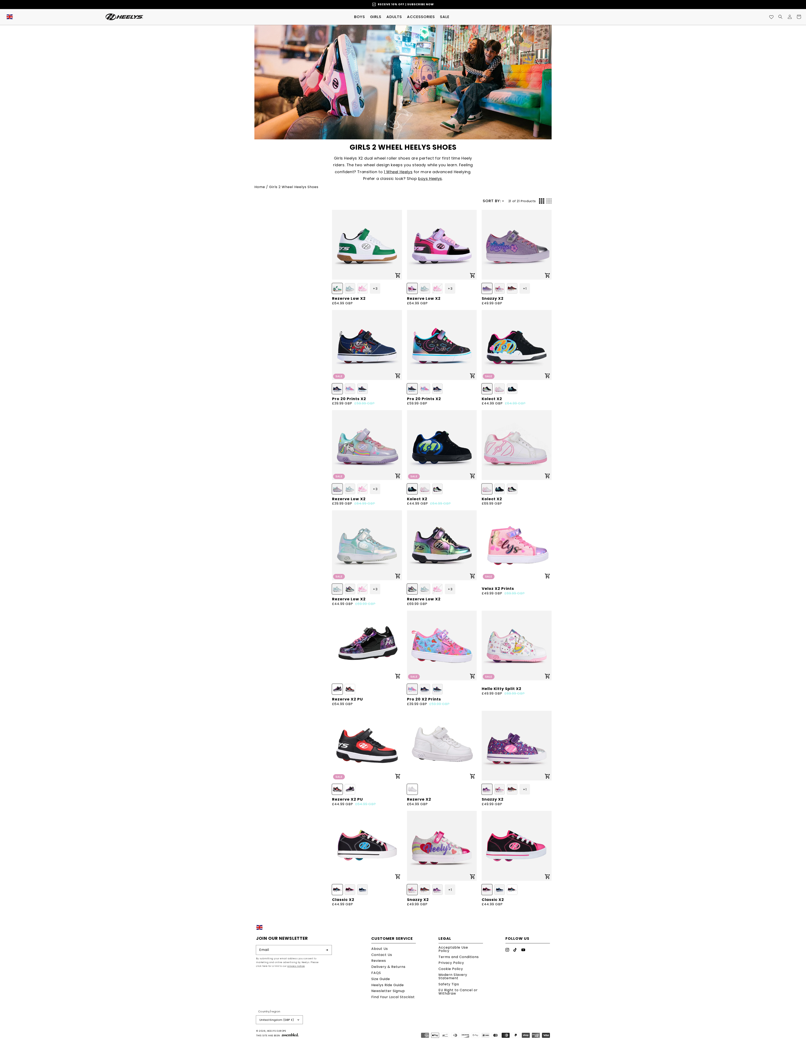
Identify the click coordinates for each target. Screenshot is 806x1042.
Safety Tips (448, 984)
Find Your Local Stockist (393, 997)
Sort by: (492, 200)
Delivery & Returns (388, 966)
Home (259, 187)
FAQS (376, 972)
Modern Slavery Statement (452, 976)
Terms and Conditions (458, 956)
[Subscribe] (327, 949)
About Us (379, 949)
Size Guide (380, 979)
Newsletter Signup (388, 990)
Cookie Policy (450, 968)
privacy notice (296, 966)
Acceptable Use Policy (453, 949)
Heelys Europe (276, 1031)
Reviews (378, 960)
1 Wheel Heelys (398, 171)
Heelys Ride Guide (387, 985)
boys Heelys (430, 178)
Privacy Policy (451, 962)
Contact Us (381, 954)
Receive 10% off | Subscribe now (406, 4)
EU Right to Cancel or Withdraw (458, 992)
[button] (360, 17)
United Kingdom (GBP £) (276, 1020)
